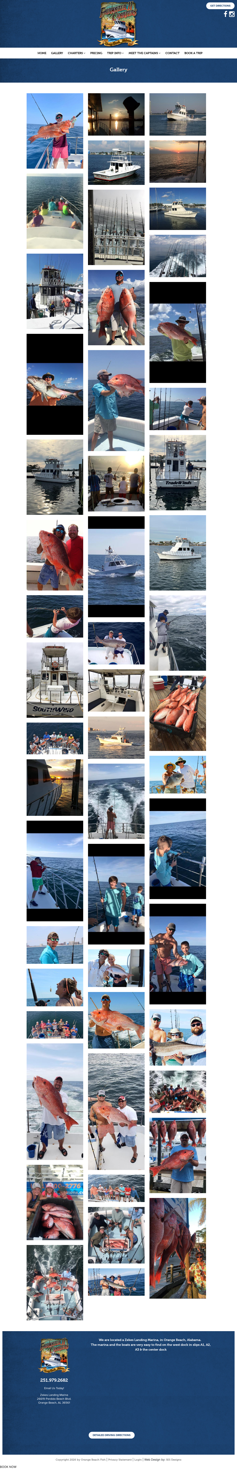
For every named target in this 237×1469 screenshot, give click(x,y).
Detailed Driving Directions (112, 1435)
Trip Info (114, 53)
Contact (172, 53)
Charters (75, 53)
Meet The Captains (143, 53)
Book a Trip (193, 53)
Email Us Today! (54, 1388)
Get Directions (220, 5)
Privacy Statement (120, 1459)
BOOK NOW (8, 1467)
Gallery (57, 53)
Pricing (96, 53)
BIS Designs (173, 1459)
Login (138, 1459)
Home (42, 53)
